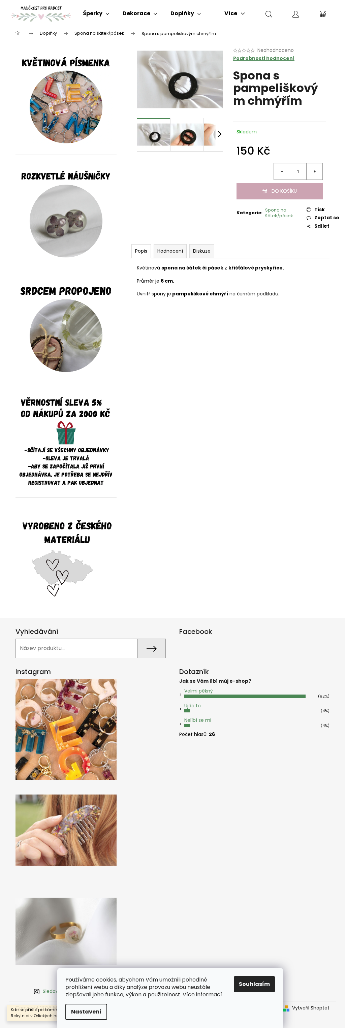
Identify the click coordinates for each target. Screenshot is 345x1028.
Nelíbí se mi (197, 720)
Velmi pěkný (198, 690)
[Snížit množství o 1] (282, 171)
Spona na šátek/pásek (279, 213)
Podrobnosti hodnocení (263, 58)
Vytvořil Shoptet (311, 1008)
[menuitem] (96, 13)
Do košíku (284, 191)
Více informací (202, 994)
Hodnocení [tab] (170, 251)
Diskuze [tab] (202, 251)
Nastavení (86, 1012)
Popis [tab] (141, 251)
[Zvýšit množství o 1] (314, 171)
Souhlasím (254, 984)
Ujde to (192, 705)
